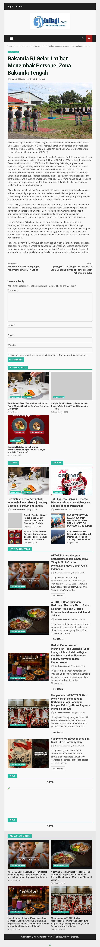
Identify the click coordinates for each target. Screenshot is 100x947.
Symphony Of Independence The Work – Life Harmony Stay (28, 753)
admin (14, 79)
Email (11, 335)
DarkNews (59, 936)
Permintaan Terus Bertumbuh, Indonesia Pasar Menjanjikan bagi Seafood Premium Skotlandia (28, 386)
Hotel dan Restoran (17, 586)
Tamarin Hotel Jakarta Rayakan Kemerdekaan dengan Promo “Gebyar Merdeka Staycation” (28, 429)
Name (11, 325)
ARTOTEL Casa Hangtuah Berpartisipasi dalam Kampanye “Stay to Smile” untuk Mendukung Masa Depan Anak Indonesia (28, 575)
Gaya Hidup (27, 397)
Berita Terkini (13, 52)
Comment (13, 290)
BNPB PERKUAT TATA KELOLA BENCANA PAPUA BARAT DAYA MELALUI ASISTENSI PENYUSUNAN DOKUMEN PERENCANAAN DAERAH (58, 520)
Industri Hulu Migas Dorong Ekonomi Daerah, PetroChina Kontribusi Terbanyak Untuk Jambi (58, 537)
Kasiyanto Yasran (62, 573)
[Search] (83, 38)
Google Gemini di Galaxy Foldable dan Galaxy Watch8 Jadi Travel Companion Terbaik (71, 386)
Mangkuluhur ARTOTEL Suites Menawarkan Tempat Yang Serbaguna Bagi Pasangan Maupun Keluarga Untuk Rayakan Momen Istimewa (28, 713)
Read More (58, 595)
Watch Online (89, 38)
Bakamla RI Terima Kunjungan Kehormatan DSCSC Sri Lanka (23, 266)
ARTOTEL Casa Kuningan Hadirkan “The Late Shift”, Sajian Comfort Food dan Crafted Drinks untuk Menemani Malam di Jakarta (28, 620)
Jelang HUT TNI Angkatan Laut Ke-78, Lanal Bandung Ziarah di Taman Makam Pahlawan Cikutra (71, 268)
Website (12, 345)
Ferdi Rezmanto (18, 510)
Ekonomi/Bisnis (59, 492)
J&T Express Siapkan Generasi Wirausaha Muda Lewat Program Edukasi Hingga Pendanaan (71, 481)
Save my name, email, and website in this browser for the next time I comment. (48, 355)
